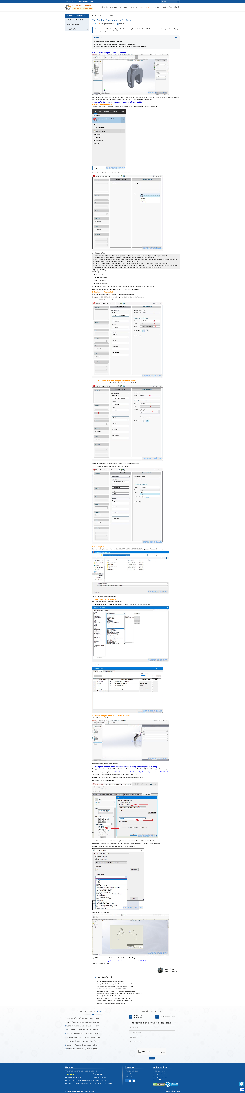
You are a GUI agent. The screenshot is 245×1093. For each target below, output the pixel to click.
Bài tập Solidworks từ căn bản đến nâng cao (110, 981)
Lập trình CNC (73, 24)
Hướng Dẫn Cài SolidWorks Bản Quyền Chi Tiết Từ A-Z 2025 (115, 1000)
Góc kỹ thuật (145, 7)
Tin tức (156, 7)
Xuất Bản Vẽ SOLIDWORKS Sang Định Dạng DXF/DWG (114, 998)
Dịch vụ (134, 7)
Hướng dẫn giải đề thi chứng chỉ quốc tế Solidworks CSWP (114, 984)
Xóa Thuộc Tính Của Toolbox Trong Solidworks (111, 996)
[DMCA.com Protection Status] (159, 1084)
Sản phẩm (123, 7)
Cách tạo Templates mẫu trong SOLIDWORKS (111, 1003)
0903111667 (70, 1)
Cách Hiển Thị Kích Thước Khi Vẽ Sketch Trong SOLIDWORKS (116, 991)
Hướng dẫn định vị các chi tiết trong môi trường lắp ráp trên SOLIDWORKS (119, 993)
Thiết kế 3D (72, 29)
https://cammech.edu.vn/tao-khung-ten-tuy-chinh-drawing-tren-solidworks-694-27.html (141, 772)
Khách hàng (167, 7)
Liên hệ (176, 7)
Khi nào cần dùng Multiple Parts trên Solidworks (111, 988)
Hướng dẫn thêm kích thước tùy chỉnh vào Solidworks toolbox (115, 986)
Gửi (152, 1058)
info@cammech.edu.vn (86, 1)
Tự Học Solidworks (110, 16)
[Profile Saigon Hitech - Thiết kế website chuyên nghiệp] (176, 1091)
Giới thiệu (104, 7)
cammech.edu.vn (100, 1077)
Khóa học (113, 7)
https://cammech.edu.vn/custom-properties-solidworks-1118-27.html (127, 961)
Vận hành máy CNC (75, 20)
